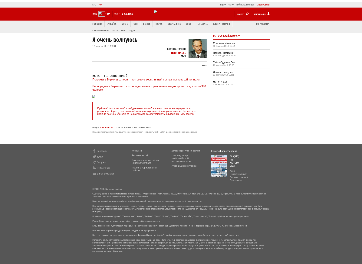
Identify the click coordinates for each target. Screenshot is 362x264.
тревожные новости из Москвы (136, 127)
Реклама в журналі (239, 177)
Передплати (236, 180)
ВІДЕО (223, 4)
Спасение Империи (224, 43)
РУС (94, 4)
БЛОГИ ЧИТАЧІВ (221, 24)
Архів (232, 171)
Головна (97, 24)
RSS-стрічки (103, 168)
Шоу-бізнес (174, 24)
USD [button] (116, 13)
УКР (100, 4)
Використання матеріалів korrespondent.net (145, 161)
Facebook (102, 151)
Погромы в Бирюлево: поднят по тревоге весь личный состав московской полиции (145, 79)
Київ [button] (95, 14)
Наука (159, 24)
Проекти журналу (238, 174)
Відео (132, 30)
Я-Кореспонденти (100, 30)
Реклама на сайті (141, 155)
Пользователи (106, 127)
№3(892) (234, 156)
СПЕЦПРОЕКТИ (263, 4)
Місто (125, 24)
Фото (123, 30)
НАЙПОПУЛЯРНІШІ (245, 4)
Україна (111, 24)
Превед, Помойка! (223, 52)
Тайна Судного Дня (224, 62)
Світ (135, 24)
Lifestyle (203, 24)
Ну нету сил (220, 81)
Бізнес (146, 24)
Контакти (137, 150)
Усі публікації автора (225, 35)
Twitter (100, 156)
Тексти (115, 30)
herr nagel (178, 53)
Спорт (189, 24)
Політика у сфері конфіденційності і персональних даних (181, 158)
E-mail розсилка (105, 173)
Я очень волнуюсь (223, 72)
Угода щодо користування (184, 166)
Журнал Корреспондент (224, 151)
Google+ (101, 162)
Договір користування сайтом (186, 151)
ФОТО (231, 4)
